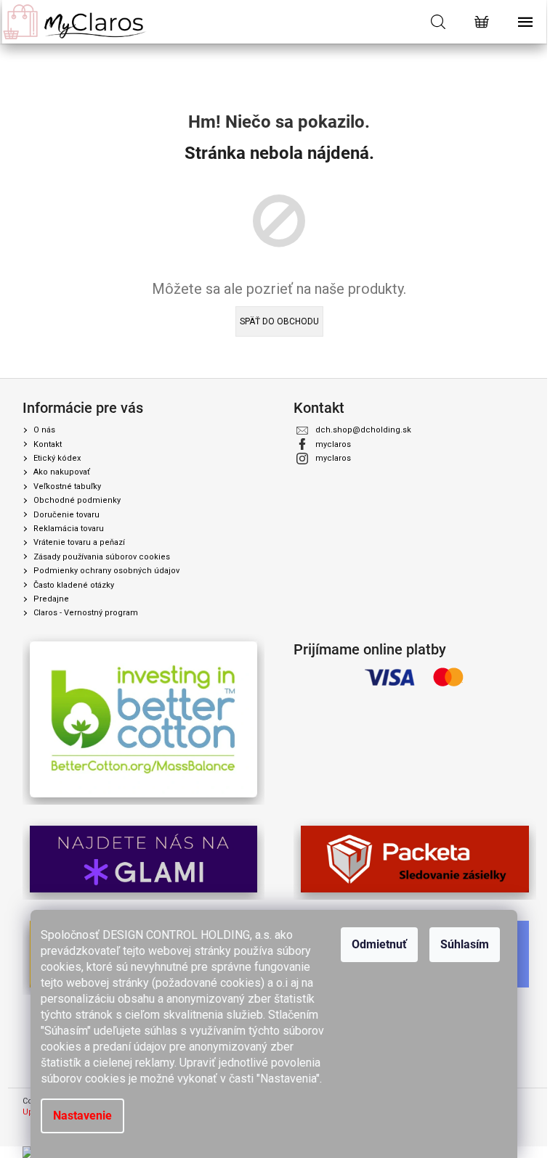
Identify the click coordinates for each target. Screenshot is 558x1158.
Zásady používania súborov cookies (101, 557)
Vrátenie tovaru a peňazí (79, 542)
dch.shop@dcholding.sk (363, 430)
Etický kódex (57, 458)
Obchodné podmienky (77, 500)
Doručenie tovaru (66, 515)
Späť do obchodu (279, 321)
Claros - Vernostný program (85, 612)
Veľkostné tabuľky (67, 486)
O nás (44, 430)
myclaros (333, 444)
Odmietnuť (379, 944)
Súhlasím (464, 944)
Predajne (51, 599)
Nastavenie (82, 1115)
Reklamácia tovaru (68, 528)
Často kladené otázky (73, 585)
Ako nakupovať (61, 472)
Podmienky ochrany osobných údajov (106, 570)
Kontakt (47, 444)
